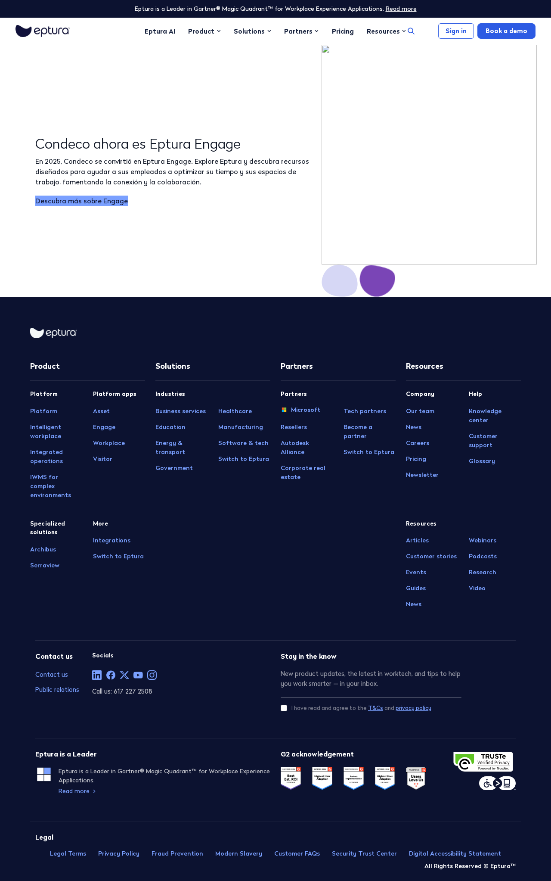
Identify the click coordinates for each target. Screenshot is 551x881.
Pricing (343, 31)
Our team (420, 411)
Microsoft (305, 409)
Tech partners (365, 411)
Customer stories (431, 556)
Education (170, 427)
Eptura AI (160, 31)
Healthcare (235, 411)
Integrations (111, 540)
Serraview (44, 565)
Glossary (482, 461)
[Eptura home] (42, 31)
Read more (401, 8)
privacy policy (413, 708)
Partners (298, 31)
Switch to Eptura (118, 556)
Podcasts (483, 556)
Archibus (43, 549)
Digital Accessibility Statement (455, 853)
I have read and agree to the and (361, 708)
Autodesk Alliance (295, 447)
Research (482, 572)
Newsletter (422, 474)
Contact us (51, 674)
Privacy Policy (118, 853)
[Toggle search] (411, 31)
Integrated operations (46, 456)
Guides (416, 588)
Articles (417, 540)
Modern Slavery (238, 853)
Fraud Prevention (177, 853)
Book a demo (506, 30)
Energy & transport (170, 447)
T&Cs (375, 708)
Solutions (249, 31)
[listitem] (97, 675)
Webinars (482, 540)
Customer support (483, 440)
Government (174, 468)
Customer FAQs (297, 853)
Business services (180, 411)
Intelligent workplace (45, 431)
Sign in (456, 30)
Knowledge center (485, 415)
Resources (383, 31)
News (413, 427)
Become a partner (358, 431)
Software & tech (243, 443)
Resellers (294, 427)
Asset (101, 411)
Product (201, 31)
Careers (417, 443)
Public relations (57, 689)
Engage (104, 427)
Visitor (102, 459)
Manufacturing (240, 427)
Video (477, 588)
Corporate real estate (303, 472)
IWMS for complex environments (50, 486)
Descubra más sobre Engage (81, 201)
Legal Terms (68, 853)
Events (416, 572)
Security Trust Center (364, 853)
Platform (43, 411)
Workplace (109, 443)
